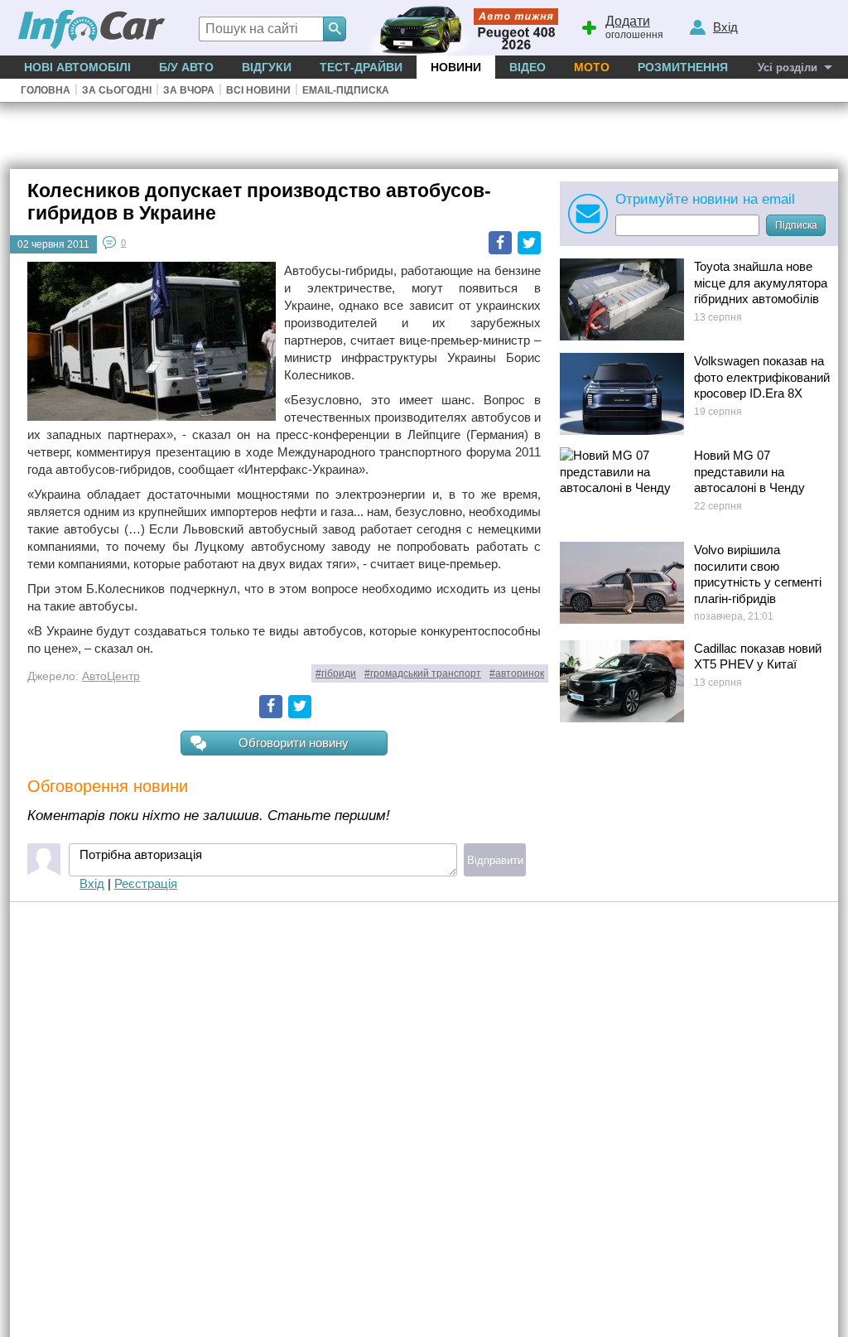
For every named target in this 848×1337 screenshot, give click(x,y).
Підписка (796, 225)
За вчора (188, 90)
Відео (527, 67)
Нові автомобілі (77, 67)
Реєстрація (145, 883)
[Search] (334, 29)
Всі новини (258, 90)
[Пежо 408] (459, 28)
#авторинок (516, 673)
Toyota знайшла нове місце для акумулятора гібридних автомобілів (760, 282)
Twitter (529, 242)
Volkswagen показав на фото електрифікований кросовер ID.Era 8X (762, 377)
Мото (592, 67)
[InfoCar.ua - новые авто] (92, 30)
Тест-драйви (361, 67)
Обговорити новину (293, 743)
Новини (456, 67)
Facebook (500, 242)
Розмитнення (683, 67)
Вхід (92, 883)
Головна (45, 90)
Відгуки (267, 67)
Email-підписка (345, 90)
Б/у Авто (186, 67)
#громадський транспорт (422, 673)
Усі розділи (787, 67)
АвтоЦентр (111, 676)
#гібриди (336, 673)
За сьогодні (117, 90)
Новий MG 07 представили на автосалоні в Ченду (749, 471)
